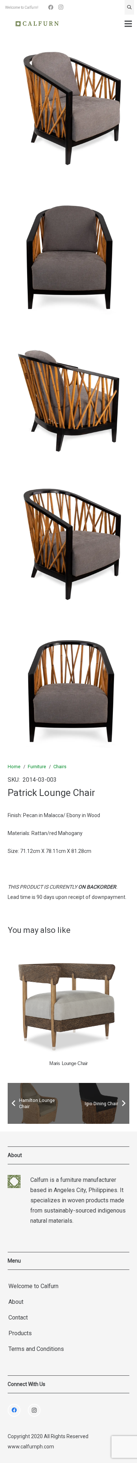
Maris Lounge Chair (68, 1063)
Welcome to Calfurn (33, 1286)
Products (20, 1333)
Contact (18, 1317)
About (15, 1301)
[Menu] (128, 24)
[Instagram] (61, 7)
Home (14, 766)
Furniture (37, 766)
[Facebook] (51, 7)
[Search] (129, 7)
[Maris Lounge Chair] (68, 1000)
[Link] (37, 23)
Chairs (59, 766)
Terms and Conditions (36, 1348)
